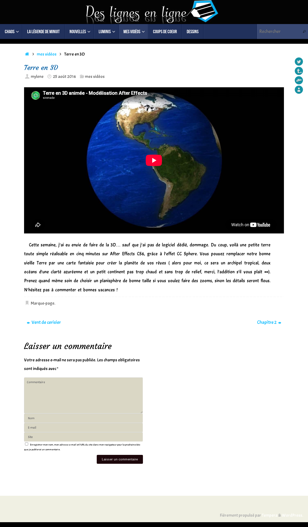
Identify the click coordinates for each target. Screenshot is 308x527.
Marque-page (42, 303)
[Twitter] (299, 61)
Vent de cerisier (46, 322)
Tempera (269, 515)
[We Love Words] (299, 90)
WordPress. (292, 515)
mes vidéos (47, 54)
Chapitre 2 (267, 322)
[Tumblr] (299, 71)
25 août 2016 (64, 76)
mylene (37, 76)
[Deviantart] (299, 80)
